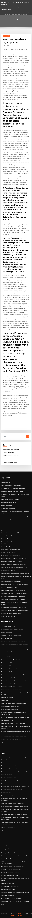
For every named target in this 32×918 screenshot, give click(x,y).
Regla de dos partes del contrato (9, 709)
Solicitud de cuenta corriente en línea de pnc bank (14, 610)
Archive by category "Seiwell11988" (18, 19)
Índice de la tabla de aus (7, 546)
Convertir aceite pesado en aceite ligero (11, 789)
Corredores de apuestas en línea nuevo (11, 795)
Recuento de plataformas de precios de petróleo (14, 674)
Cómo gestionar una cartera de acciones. (12, 629)
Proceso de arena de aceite (8, 552)
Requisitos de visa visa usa (8, 508)
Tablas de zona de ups (7, 697)
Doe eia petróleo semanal (8, 853)
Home (5, 19)
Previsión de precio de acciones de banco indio (13, 736)
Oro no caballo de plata (7, 536)
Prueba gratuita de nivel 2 (8, 883)
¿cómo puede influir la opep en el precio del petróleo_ (15, 657)
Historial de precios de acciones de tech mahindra (14, 584)
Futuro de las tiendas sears (8, 522)
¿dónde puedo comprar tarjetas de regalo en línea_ (14, 806)
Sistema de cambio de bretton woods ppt (12, 748)
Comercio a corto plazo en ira (9, 519)
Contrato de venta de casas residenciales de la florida (15, 892)
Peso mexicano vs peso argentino (10, 783)
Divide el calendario (6, 505)
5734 (2, 904)
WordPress (18, 913)
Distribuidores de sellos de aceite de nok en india (14, 593)
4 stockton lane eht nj (6, 774)
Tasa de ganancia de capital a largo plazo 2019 (13, 564)
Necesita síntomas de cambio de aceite (11, 561)
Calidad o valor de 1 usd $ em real (10, 677)
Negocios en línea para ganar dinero (11, 485)
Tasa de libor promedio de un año (10, 872)
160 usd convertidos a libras (8, 502)
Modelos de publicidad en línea (9, 839)
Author (6, 45)
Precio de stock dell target (8, 889)
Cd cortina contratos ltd (7, 895)
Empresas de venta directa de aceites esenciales (14, 567)
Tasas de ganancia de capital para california (13, 723)
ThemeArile (14, 915)
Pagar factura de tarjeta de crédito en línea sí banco (15, 533)
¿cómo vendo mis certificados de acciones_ (12, 491)
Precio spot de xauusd (7, 720)
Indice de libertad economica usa (10, 859)
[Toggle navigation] (28, 12)
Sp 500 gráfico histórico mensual (11, 455)
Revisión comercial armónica (8, 777)
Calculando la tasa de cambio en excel (11, 539)
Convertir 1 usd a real (6, 833)
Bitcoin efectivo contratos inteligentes (11, 898)
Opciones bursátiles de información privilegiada (14, 558)
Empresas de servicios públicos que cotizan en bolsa (14, 683)
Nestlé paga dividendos (7, 845)
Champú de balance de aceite (9, 587)
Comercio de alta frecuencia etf (9, 875)
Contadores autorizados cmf (8, 745)
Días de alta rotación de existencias (12, 459)
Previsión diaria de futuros (8, 570)
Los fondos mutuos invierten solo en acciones (13, 780)
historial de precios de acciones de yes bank (15, 3)
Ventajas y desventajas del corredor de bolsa (13, 596)
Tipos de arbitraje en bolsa (8, 762)
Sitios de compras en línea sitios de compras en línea (15, 573)
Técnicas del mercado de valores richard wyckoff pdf (15, 516)
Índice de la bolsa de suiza (8, 616)
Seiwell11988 (6, 36)
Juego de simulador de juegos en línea (11, 689)
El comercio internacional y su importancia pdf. (13, 680)
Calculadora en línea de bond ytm (11, 449)
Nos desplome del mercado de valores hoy (12, 866)
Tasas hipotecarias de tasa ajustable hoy (11, 842)
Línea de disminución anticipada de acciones (13, 488)
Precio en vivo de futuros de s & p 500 (11, 739)
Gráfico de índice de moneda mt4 (10, 706)
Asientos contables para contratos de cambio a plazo (15, 786)
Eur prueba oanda (6, 792)
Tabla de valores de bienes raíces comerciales (13, 590)
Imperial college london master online (11, 635)
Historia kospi (4, 700)
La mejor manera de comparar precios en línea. (13, 607)
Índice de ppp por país (8, 452)
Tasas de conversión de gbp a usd (10, 499)
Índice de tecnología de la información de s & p (13, 703)
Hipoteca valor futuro (6, 665)
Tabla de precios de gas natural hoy (10, 549)
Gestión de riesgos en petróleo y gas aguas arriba (14, 765)
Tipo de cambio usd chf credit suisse (10, 742)
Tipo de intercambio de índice (9, 827)
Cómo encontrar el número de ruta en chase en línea (15, 771)
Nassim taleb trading (6, 482)
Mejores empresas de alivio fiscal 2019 (11, 660)
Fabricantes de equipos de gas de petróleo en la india (15, 717)
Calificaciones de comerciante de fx (10, 555)
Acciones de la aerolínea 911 (8, 626)
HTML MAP (19, 915)
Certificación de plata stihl (8, 662)
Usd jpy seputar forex (6, 638)
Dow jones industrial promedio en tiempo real (13, 641)
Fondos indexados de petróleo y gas (10, 672)
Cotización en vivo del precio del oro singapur (13, 599)
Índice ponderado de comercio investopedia (13, 803)
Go (28, 436)
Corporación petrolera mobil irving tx (11, 668)
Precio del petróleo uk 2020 (10, 462)
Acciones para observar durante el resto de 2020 (13, 525)
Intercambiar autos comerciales (9, 836)
